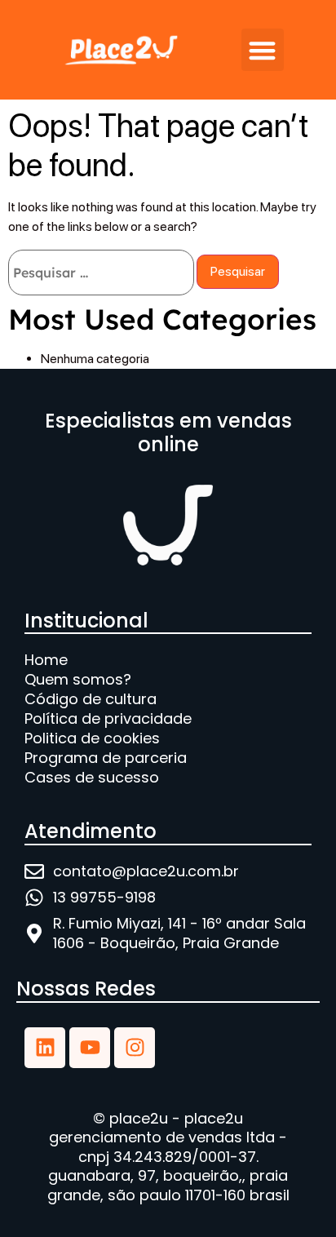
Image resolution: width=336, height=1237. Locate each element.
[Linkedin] (44, 1047)
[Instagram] (134, 1047)
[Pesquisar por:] (101, 272)
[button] (263, 50)
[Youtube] (89, 1047)
